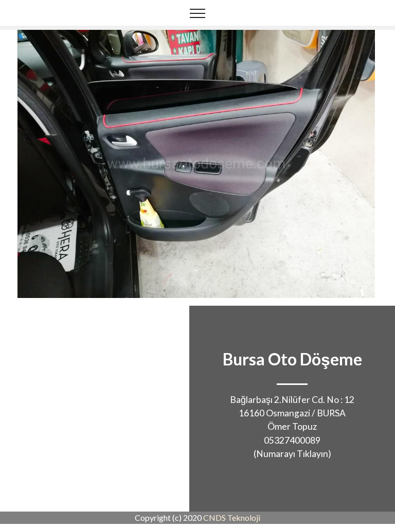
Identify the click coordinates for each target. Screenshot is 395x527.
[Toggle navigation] (198, 12)
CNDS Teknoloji (231, 517)
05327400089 (292, 440)
